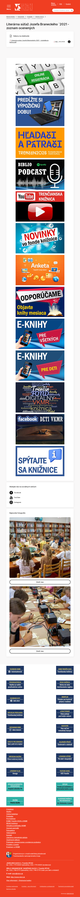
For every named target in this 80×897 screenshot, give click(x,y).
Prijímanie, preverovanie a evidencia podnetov (23, 842)
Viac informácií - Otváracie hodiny (18, 880)
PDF (56, 41)
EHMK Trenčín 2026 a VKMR (16, 821)
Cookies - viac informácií (29, 886)
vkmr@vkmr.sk (17, 874)
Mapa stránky (53, 4)
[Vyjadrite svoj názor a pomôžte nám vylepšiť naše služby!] (40, 270)
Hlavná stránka (10, 16)
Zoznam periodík (12, 828)
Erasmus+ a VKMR (13, 847)
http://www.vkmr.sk (18, 877)
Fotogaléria (10, 830)
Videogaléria (11, 833)
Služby (8, 812)
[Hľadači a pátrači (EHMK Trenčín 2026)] (40, 143)
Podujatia (29, 16)
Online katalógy (12, 814)
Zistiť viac (40, 582)
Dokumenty (21, 16)
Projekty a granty (12, 845)
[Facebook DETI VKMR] (40, 429)
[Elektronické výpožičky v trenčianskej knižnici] (40, 334)
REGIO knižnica (12, 823)
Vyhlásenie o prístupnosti (47, 886)
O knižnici (10, 809)
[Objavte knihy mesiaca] (40, 302)
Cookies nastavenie (12, 886)
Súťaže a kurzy (39, 16)
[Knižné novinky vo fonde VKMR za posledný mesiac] (40, 238)
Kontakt (9, 835)
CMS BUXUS (70, 893)
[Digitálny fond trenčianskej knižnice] (40, 397)
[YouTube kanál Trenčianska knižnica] (40, 206)
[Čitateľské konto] (40, 111)
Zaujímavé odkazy (13, 840)
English (68, 4)
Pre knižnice (10, 819)
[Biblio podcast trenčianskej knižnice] (40, 174)
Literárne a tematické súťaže (16, 837)
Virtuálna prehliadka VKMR (16, 826)
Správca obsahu (11, 889)
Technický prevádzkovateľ (66, 886)
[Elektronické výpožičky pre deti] (40, 365)
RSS (60, 4)
